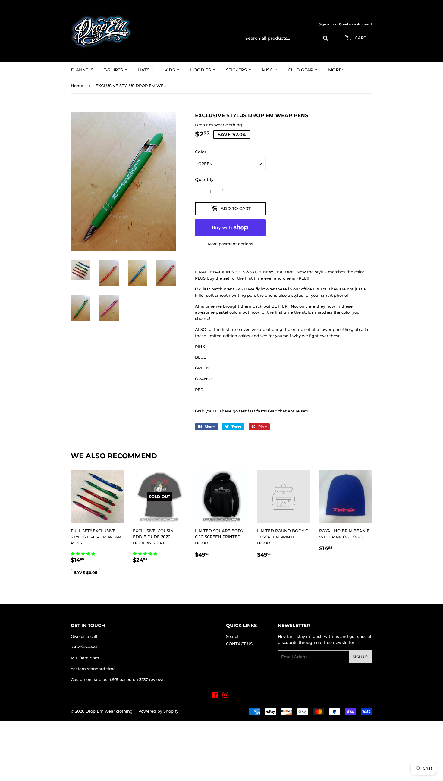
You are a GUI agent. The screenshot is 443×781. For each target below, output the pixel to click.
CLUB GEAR (301, 70)
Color (200, 152)
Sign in (325, 24)
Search (233, 636)
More (334, 70)
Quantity (204, 179)
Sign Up (360, 656)
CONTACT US (239, 643)
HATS (144, 70)
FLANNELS (82, 70)
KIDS (170, 70)
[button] (83, 553)
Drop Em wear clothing (109, 711)
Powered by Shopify (158, 711)
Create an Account (355, 24)
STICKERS (237, 70)
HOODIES (201, 70)
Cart (359, 38)
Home (77, 85)
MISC (268, 70)
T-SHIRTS (114, 70)
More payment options (230, 243)
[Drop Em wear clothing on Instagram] (225, 695)
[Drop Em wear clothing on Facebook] (215, 695)
